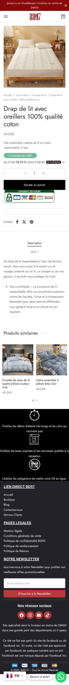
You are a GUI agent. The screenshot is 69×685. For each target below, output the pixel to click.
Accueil (8, 95)
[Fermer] (65, 5)
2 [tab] (36, 400)
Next (57, 56)
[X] (24, 222)
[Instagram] (30, 615)
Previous (11, 56)
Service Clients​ (13, 515)
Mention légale (13, 531)
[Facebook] (17, 222)
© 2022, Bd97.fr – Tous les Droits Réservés (34, 670)
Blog (6, 504)
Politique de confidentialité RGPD (24, 541)
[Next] (61, 364)
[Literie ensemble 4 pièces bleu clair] (51, 359)
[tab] (34, 243)
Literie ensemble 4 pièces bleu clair (47, 382)
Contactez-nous (13, 510)
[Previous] (7, 364)
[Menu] (6, 16)
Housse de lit (39, 95)
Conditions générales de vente (22, 536)
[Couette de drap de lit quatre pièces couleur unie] (17, 359)
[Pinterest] (31, 222)
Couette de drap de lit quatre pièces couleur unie (16, 383)
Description (35, 243)
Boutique (9, 499)
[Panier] (63, 16)
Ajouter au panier (34, 185)
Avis (34, 251)
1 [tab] (33, 400)
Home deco (22, 95)
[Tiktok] (47, 615)
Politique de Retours (16, 551)
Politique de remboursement (21, 546)
